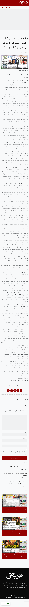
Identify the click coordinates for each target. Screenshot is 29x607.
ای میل (25, 438)
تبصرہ (25, 414)
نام (26, 432)
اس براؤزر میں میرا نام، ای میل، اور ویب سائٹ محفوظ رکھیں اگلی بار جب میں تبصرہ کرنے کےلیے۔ (15, 452)
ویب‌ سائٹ (24, 443)
